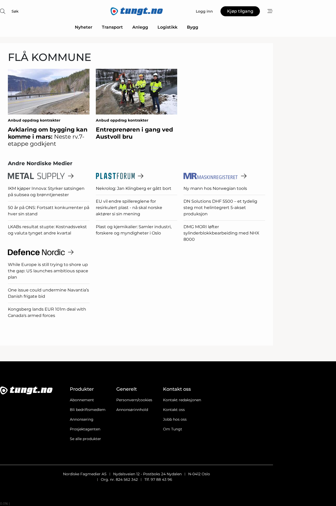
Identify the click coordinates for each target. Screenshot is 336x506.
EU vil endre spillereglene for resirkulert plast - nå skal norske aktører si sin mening (129, 207)
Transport (112, 27)
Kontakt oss (174, 409)
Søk (15, 11)
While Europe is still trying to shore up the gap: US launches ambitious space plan (48, 271)
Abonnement (82, 400)
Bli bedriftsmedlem (88, 409)
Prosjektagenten (85, 429)
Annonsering (81, 419)
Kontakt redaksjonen (182, 400)
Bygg (192, 27)
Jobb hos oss (175, 419)
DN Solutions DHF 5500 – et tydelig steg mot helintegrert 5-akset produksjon (220, 207)
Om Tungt (172, 429)
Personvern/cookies (134, 400)
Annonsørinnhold (132, 409)
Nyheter (83, 27)
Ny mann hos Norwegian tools (215, 188)
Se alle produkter (85, 438)
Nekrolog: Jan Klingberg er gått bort (133, 188)
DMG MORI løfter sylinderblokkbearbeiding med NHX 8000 (221, 233)
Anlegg (140, 27)
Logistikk (167, 27)
